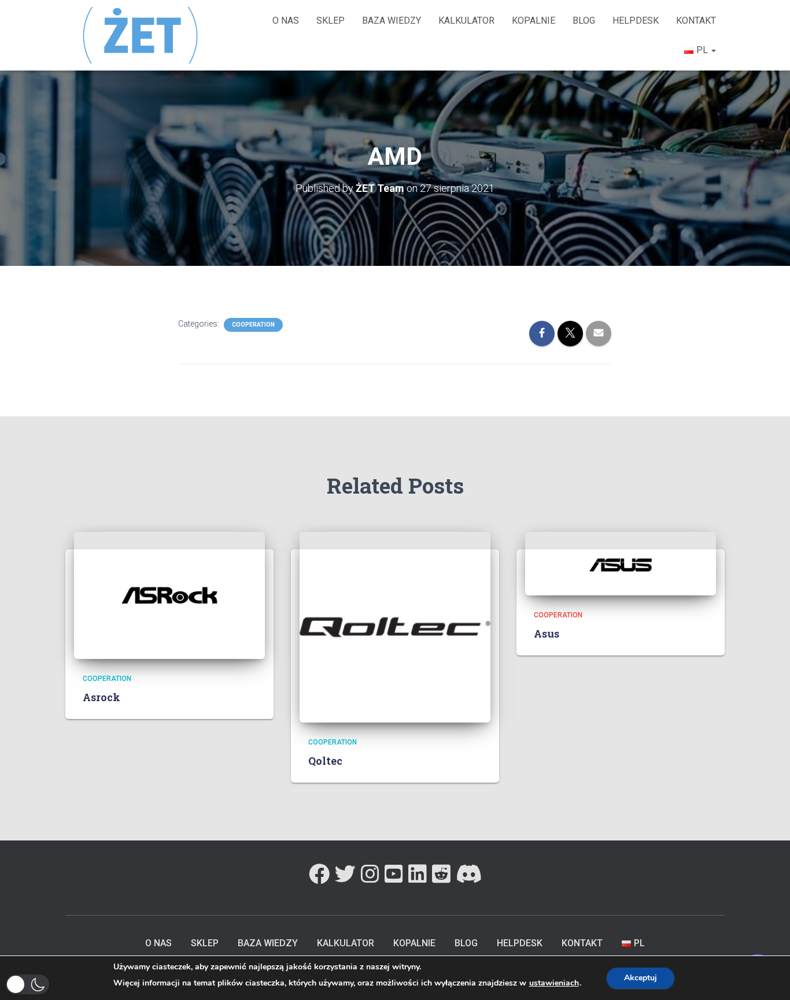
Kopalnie (533, 20)
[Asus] (620, 562)
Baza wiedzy (391, 20)
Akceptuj (640, 977)
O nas (285, 20)
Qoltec (325, 761)
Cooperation (253, 324)
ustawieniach (554, 983)
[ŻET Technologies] (142, 35)
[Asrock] (169, 594)
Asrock (101, 697)
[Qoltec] (395, 626)
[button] (27, 984)
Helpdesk (635, 20)
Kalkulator (466, 20)
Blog (584, 20)
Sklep (330, 20)
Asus (546, 633)
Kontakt (696, 20)
